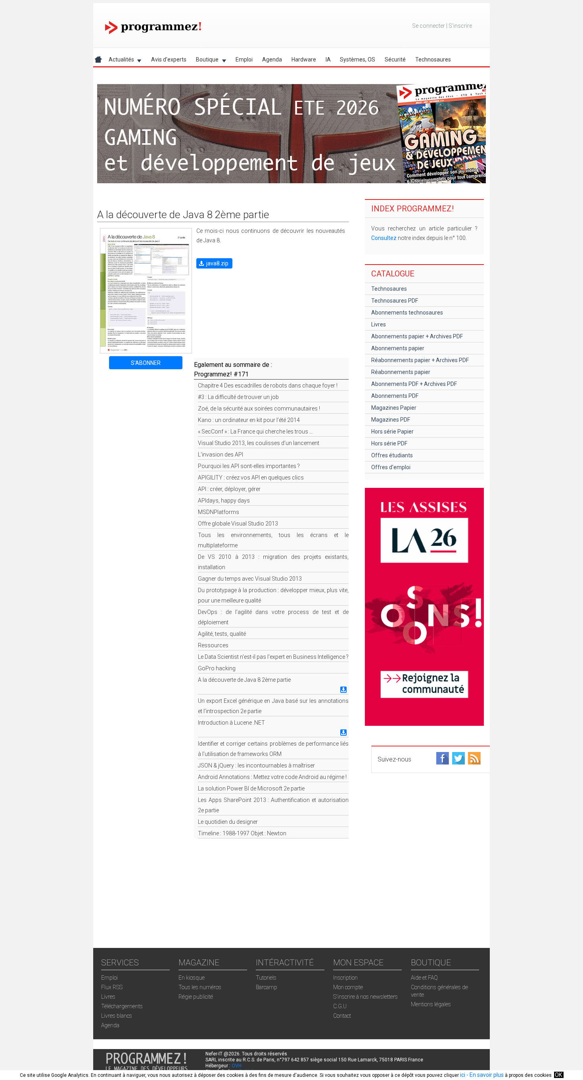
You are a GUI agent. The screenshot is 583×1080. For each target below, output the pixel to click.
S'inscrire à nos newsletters (365, 997)
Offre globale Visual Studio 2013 (238, 523)
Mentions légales (431, 1004)
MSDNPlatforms (218, 512)
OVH (237, 1065)
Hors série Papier (392, 431)
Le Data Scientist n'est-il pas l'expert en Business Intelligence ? (273, 657)
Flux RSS (112, 987)
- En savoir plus (484, 1075)
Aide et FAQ (424, 977)
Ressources (213, 645)
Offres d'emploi (390, 467)
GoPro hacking (217, 668)
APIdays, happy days (224, 500)
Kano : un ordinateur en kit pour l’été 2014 (249, 420)
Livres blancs (116, 1016)
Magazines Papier (393, 408)
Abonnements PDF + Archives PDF (414, 384)
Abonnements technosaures (407, 312)
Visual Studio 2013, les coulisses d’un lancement (258, 443)
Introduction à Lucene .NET (231, 722)
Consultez (384, 238)
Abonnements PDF (394, 396)
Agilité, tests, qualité (222, 634)
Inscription (345, 977)
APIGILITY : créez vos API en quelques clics (251, 477)
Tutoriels (266, 977)
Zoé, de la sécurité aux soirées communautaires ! (259, 408)
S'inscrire (460, 26)
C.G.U (340, 1006)
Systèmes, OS (357, 59)
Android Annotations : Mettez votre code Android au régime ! (272, 777)
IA (328, 59)
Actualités (119, 60)
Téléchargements (122, 1006)
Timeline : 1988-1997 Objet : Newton (242, 833)
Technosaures (433, 59)
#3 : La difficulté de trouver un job (238, 397)
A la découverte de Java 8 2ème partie (244, 680)
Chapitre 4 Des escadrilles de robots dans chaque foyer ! (268, 385)
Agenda (272, 59)
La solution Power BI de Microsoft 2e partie (251, 788)
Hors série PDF (389, 443)
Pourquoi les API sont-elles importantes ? (249, 466)
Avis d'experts (168, 59)
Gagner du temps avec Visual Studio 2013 (250, 578)
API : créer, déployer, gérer (229, 489)
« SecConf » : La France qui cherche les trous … (255, 431)
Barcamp (266, 987)
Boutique (205, 60)
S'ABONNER (146, 363)
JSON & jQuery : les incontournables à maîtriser (256, 765)
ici (462, 1075)
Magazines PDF (390, 419)
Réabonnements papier (400, 372)
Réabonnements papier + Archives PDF (420, 360)
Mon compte (348, 987)
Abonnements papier (397, 348)
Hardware (304, 59)
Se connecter (428, 26)
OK (558, 1075)
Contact (342, 1016)
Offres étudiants (392, 455)
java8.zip (217, 263)
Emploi (244, 59)
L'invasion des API (220, 454)
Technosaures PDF (394, 300)
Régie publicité (195, 997)
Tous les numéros (199, 987)
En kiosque (191, 977)
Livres (378, 324)
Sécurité (395, 59)
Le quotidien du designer (228, 822)
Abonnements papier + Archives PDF (417, 336)
